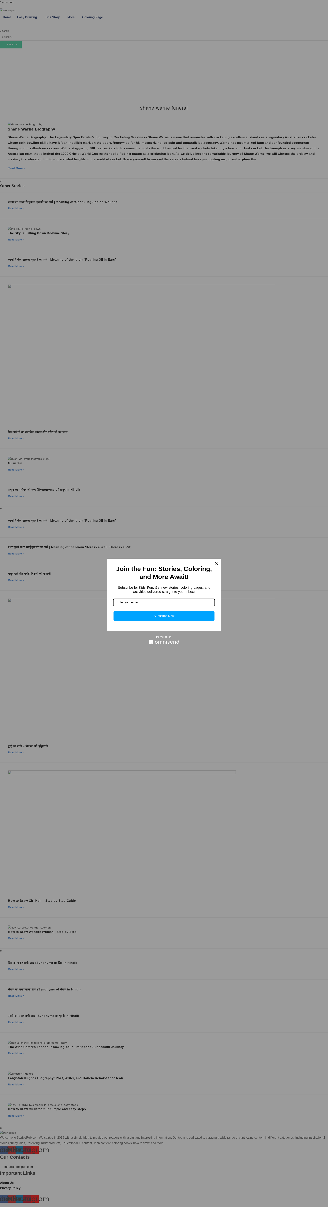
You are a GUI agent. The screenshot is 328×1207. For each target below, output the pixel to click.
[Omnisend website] (164, 639)
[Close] (216, 563)
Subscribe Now (164, 616)
